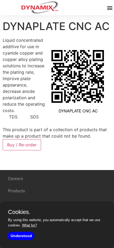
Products (16, 190)
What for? (29, 225)
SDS (34, 116)
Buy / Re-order (22, 144)
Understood (21, 236)
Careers (15, 178)
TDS (13, 116)
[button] (109, 7)
